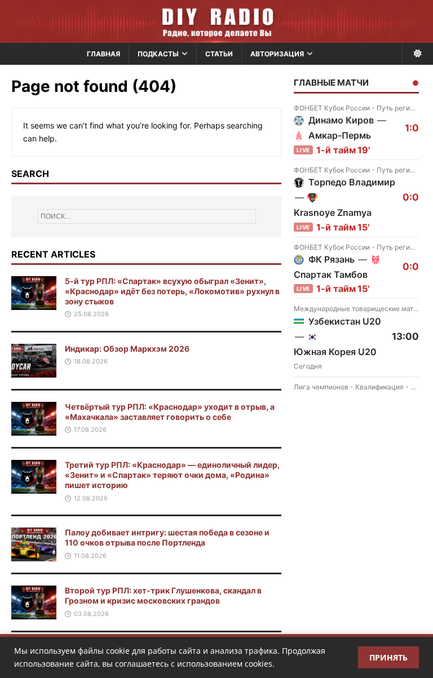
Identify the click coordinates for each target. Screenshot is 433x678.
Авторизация (277, 54)
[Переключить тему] (417, 54)
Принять (388, 657)
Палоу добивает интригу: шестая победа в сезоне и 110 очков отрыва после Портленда (167, 537)
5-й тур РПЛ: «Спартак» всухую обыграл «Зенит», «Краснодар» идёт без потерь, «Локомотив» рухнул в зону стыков (172, 291)
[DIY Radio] (216, 21)
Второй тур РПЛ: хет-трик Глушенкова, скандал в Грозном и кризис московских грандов (163, 595)
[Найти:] (146, 216)
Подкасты (158, 54)
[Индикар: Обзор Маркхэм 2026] (33, 370)
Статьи (219, 54)
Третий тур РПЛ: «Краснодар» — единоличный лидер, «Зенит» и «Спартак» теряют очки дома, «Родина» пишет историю (172, 475)
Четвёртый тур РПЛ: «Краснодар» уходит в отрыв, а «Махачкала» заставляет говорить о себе (170, 412)
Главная (103, 54)
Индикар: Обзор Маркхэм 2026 (127, 348)
